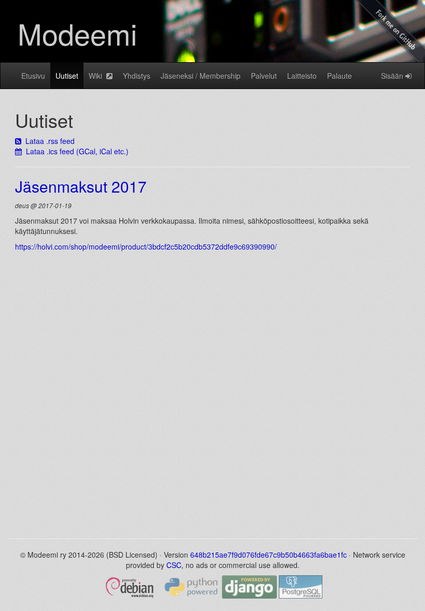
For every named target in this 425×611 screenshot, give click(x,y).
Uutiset (66, 75)
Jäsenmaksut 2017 (81, 186)
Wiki (97, 75)
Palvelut (264, 75)
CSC (173, 565)
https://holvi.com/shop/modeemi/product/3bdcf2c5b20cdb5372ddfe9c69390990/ (146, 246)
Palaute (339, 75)
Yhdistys (136, 75)
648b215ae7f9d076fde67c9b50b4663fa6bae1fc (268, 554)
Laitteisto (302, 75)
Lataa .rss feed (48, 141)
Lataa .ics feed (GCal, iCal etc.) (75, 151)
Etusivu (33, 75)
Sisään (393, 75)
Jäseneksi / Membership (200, 75)
